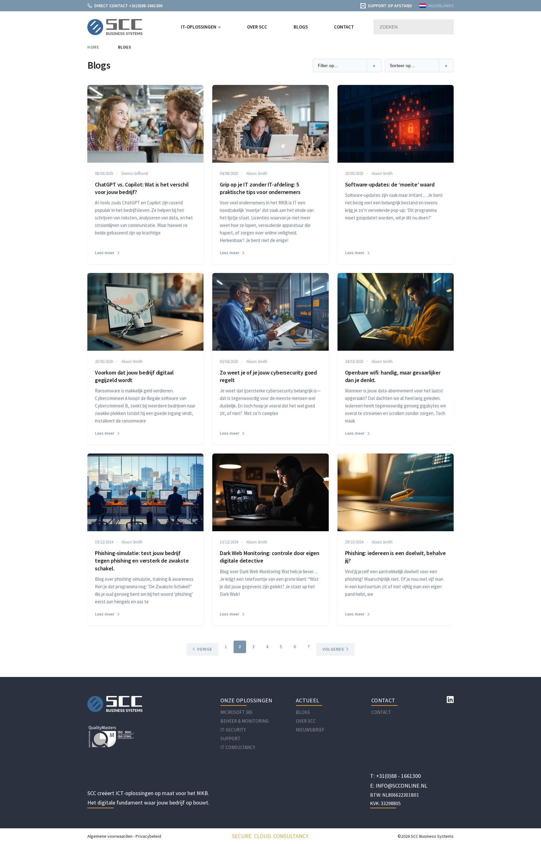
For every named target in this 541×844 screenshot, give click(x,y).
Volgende (333, 649)
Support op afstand (390, 5)
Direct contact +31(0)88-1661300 (128, 5)
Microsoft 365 (236, 712)
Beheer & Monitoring (244, 721)
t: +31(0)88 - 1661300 (395, 775)
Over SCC (257, 27)
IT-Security (233, 730)
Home (93, 47)
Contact (344, 27)
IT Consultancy (237, 747)
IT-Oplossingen (198, 27)
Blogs (301, 27)
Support (230, 739)
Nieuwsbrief (310, 730)
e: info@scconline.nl (398, 785)
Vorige (204, 649)
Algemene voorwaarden (109, 836)
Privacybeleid (148, 836)
